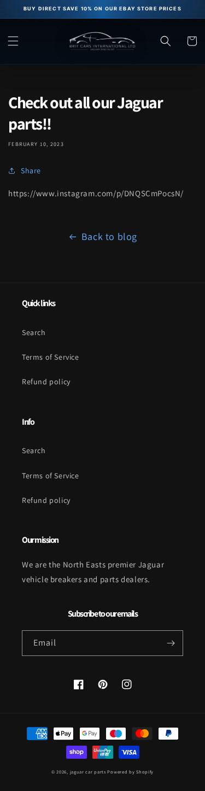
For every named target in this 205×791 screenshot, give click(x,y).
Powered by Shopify (130, 772)
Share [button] (31, 170)
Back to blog (109, 236)
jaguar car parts (88, 772)
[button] (13, 41)
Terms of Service (50, 357)
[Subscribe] (171, 643)
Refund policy (46, 381)
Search (34, 332)
